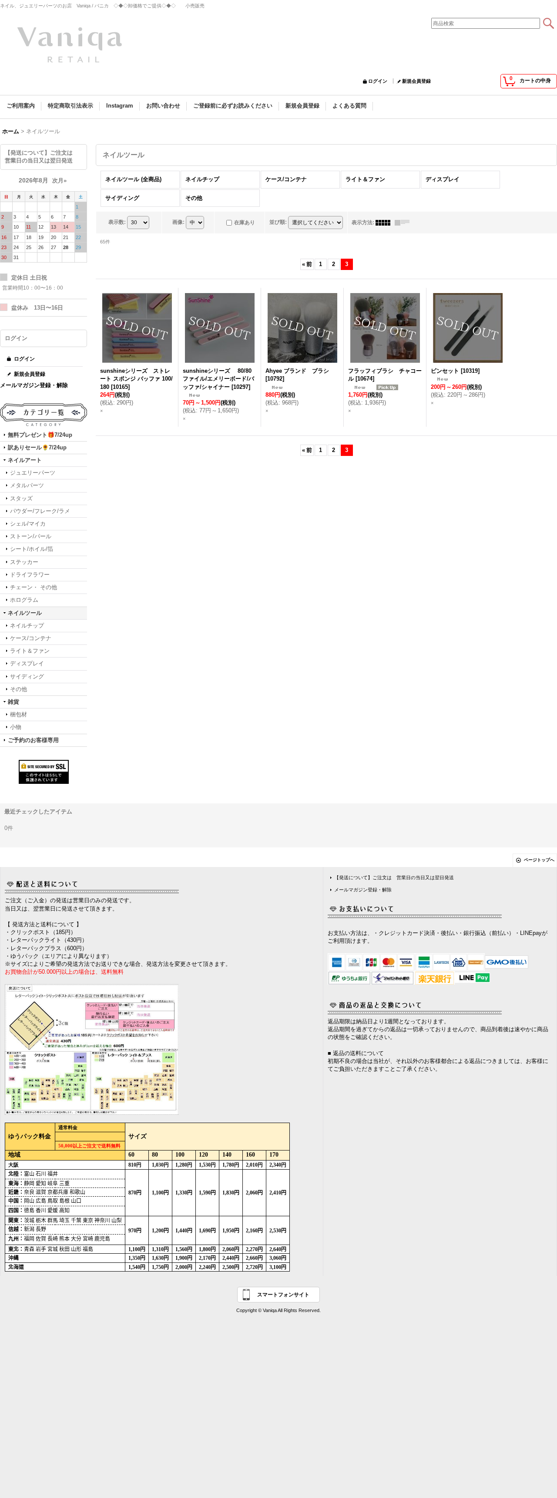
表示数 (117, 222)
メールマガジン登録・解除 (34, 385)
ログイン (377, 81)
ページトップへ (539, 859)
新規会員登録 (416, 81)
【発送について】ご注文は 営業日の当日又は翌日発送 (394, 877)
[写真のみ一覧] (385, 222)
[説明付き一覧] (404, 222)
